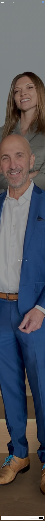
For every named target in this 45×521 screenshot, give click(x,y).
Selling (38, 2)
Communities (29, 2)
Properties (23, 2)
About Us (18, 2)
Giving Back (13, 2)
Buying (34, 2)
